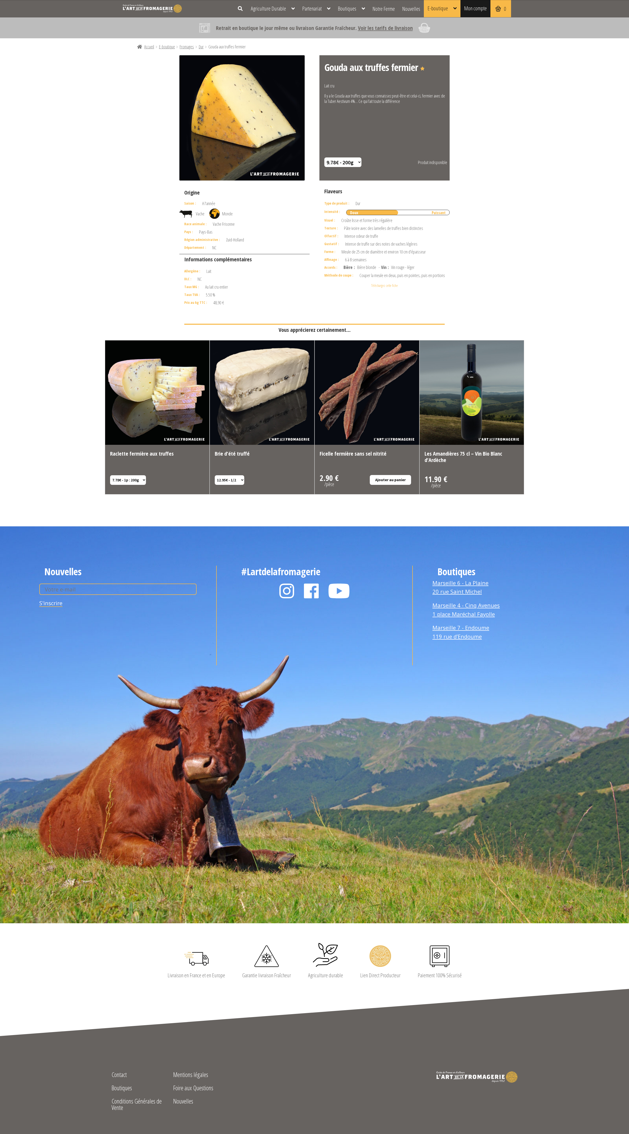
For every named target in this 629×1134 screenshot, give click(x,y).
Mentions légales (190, 1075)
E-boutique (438, 8)
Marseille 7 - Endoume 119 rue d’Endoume (460, 632)
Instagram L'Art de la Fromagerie (286, 591)
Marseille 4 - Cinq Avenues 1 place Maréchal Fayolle (466, 610)
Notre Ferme (383, 8)
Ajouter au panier (390, 479)
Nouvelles (411, 8)
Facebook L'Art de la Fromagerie (311, 591)
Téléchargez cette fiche (384, 285)
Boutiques (347, 8)
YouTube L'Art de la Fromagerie (339, 591)
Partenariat (312, 8)
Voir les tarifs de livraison (385, 27)
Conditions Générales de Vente (137, 1105)
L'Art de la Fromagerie (152, 8)
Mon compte (475, 8)
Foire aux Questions (193, 1088)
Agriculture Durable (268, 8)
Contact (119, 1075)
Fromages (187, 47)
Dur (201, 47)
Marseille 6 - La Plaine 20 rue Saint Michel (460, 587)
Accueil (149, 47)
